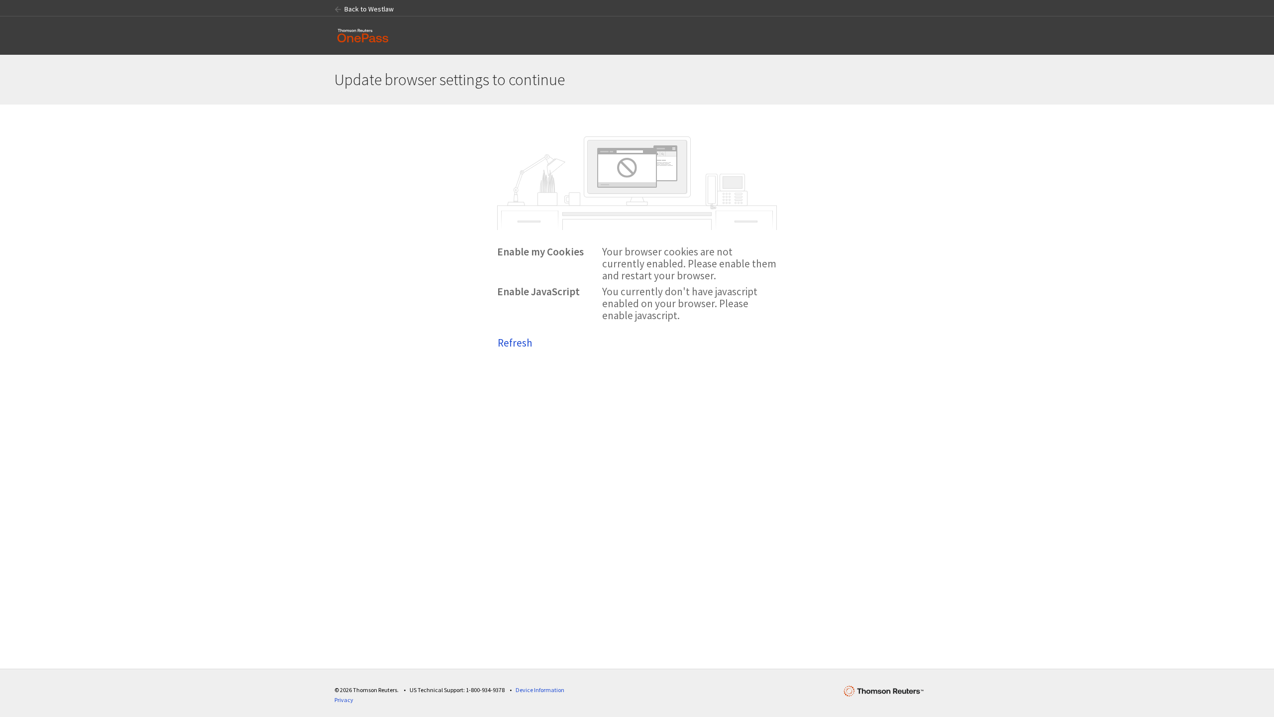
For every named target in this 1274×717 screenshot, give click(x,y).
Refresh (515, 343)
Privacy (343, 700)
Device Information (540, 690)
